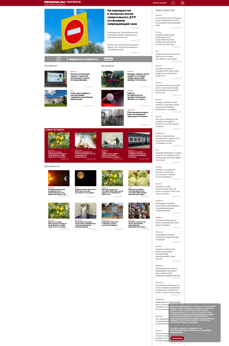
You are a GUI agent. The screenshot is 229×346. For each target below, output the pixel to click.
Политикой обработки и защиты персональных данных (192, 319)
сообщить (108, 59)
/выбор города (159, 3)
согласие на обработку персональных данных (191, 314)
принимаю (177, 338)
